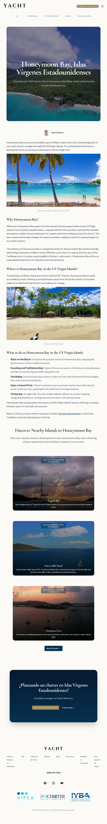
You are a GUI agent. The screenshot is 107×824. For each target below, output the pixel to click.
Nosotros (70, 756)
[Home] (17, 16)
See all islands (53, 648)
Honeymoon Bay (84, 16)
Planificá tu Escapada (87, 6)
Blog (58, 756)
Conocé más (68, 707)
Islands (68, 16)
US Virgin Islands (51, 16)
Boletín (47, 756)
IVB (22, 756)
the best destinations (69, 413)
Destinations (32, 16)
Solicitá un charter (45, 708)
